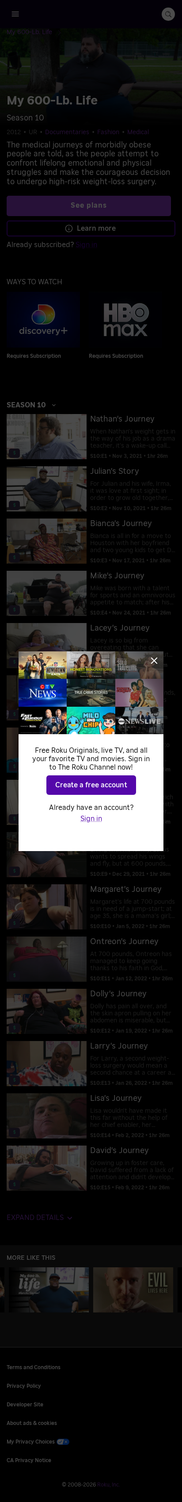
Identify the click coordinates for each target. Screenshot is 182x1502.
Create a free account (91, 785)
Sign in (91, 818)
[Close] (154, 661)
